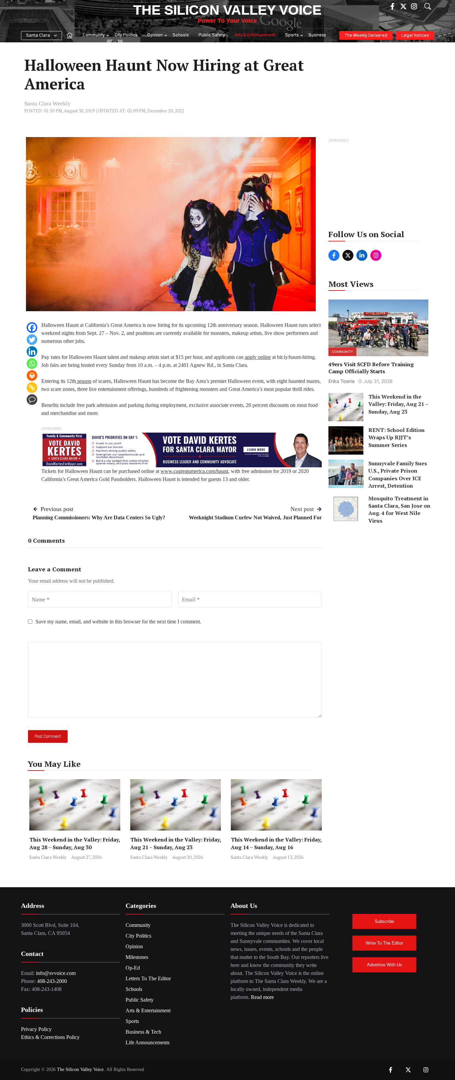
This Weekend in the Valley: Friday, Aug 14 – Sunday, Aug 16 (276, 843)
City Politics (126, 35)
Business (317, 35)
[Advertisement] (378, 186)
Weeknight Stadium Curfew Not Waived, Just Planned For (255, 517)
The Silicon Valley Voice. (81, 1069)
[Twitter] (32, 339)
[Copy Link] (32, 387)
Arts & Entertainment (255, 35)
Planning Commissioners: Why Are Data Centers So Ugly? (99, 517)
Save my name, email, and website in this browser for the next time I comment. (118, 621)
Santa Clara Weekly (47, 103)
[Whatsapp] (32, 363)
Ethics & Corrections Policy (50, 1037)
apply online (258, 357)
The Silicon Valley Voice (227, 10)
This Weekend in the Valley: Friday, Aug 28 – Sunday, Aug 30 (74, 843)
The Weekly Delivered (366, 35)
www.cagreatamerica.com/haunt (194, 471)
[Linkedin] (32, 351)
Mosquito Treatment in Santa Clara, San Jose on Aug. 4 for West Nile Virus (399, 509)
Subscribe (384, 921)
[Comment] (32, 399)
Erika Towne (341, 381)
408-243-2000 (52, 981)
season (83, 381)
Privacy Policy (36, 1029)
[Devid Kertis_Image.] (181, 449)
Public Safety (212, 35)
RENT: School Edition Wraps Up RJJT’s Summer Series (396, 437)
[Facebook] (32, 327)
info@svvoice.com (56, 973)
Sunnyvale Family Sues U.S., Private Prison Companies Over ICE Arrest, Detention (397, 474)
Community (94, 35)
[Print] (32, 375)
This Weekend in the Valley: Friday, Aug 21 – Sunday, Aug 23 (175, 843)
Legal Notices (415, 35)
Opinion (155, 35)
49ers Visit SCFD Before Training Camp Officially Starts (371, 368)
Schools (181, 35)
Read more (262, 997)
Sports (291, 35)
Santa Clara (38, 35)
